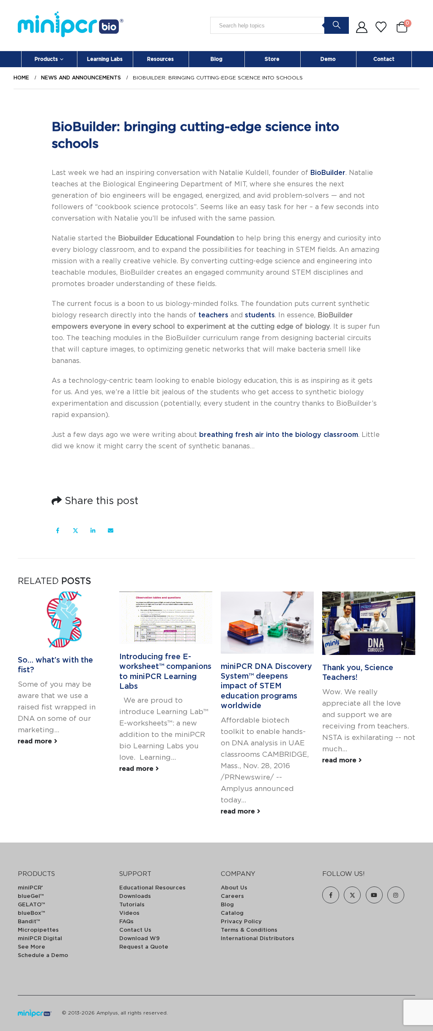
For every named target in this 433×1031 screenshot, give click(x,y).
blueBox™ (31, 913)
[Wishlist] (381, 27)
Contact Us (135, 930)
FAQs (126, 922)
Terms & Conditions (249, 930)
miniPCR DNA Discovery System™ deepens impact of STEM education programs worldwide (266, 686)
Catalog (232, 913)
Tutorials (132, 905)
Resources (160, 59)
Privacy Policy (241, 922)
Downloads (135, 896)
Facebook (58, 530)
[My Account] (361, 27)
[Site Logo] (70, 25)
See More (31, 947)
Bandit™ (29, 922)
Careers (232, 896)
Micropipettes (38, 930)
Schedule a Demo (43, 955)
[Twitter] (352, 894)
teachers (213, 315)
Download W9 (139, 938)
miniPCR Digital (40, 938)
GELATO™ (31, 905)
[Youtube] (374, 894)
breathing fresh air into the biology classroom (278, 434)
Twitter (75, 530)
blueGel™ (31, 896)
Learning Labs (105, 59)
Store (272, 59)
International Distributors (257, 938)
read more (36, 741)
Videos (129, 913)
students (260, 315)
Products (46, 59)
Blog (216, 59)
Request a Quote (143, 947)
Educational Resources (152, 888)
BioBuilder (327, 172)
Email (110, 530)
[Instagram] (395, 894)
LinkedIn (93, 530)
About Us (234, 888)
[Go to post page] (64, 619)
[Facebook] (330, 894)
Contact (384, 59)
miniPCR (30, 888)
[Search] (336, 25)
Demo (328, 59)
